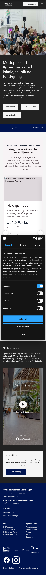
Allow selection (23, 327)
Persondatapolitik (33, 527)
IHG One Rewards (10, 535)
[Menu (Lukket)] (41, 4)
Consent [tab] (8, 245)
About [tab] (37, 245)
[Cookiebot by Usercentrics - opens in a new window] (33, 238)
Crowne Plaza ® (9, 530)
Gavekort (29, 537)
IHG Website (8, 527)
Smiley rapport (31, 530)
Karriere (29, 535)
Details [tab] (23, 245)
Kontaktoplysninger (10, 516)
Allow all (23, 319)
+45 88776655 (8, 512)
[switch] (40, 293)
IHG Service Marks (10, 532)
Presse (28, 532)
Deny (23, 334)
